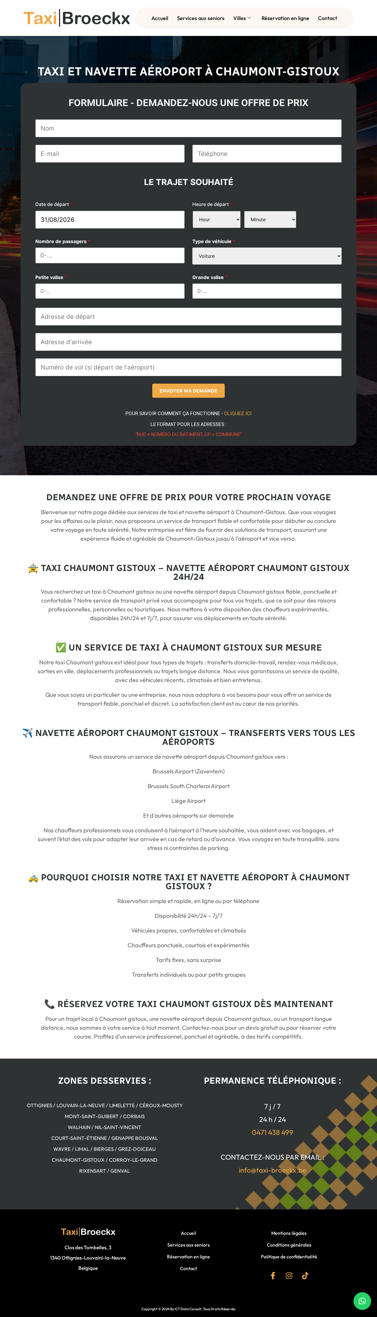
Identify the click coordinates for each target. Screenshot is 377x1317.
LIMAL (82, 1149)
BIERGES (104, 1149)
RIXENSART (92, 1171)
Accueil (159, 18)
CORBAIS (134, 1116)
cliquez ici (238, 413)
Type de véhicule (213, 241)
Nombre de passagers (62, 241)
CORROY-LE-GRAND (133, 1160)
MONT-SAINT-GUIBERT (92, 1116)
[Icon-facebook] (272, 1275)
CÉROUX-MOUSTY (161, 1105)
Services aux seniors (200, 18)
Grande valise (210, 277)
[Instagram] (289, 1275)
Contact (327, 18)
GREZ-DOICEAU (137, 1149)
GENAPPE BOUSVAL (134, 1138)
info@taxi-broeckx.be (272, 1170)
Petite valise (51, 277)
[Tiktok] (305, 1275)
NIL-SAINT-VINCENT (118, 1127)
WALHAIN (79, 1127)
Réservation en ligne (285, 18)
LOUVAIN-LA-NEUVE (81, 1105)
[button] (362, 1301)
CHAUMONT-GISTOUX (78, 1160)
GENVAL (120, 1171)
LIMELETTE (122, 1105)
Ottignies (39, 1105)
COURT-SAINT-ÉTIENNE (79, 1138)
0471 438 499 (272, 1132)
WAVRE (62, 1149)
